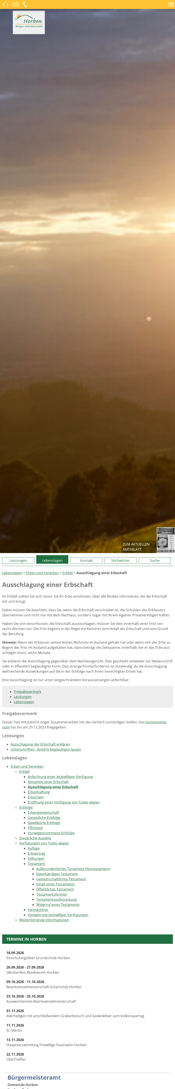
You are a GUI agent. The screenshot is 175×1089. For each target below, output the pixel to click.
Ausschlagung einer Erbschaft (53, 787)
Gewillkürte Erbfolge (44, 822)
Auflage (34, 848)
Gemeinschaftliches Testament (61, 879)
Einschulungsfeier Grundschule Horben (38, 955)
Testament (36, 863)
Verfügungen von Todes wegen (44, 843)
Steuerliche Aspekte (35, 838)
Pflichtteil (35, 827)
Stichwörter (120, 560)
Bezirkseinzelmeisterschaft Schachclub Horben (44, 984)
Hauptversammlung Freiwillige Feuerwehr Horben (46, 1042)
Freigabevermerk (27, 691)
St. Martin (15, 1028)
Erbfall (68, 573)
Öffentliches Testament (55, 889)
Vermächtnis (38, 909)
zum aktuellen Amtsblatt (136, 547)
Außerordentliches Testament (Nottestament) (73, 868)
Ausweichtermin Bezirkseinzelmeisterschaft (41, 999)
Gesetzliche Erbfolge (44, 817)
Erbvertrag (36, 853)
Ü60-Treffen (16, 1057)
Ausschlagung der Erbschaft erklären (40, 744)
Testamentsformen (51, 894)
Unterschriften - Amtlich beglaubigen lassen (46, 749)
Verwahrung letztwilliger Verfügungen (58, 914)
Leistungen (18, 560)
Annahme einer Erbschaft (48, 781)
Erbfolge (26, 807)
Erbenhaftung (39, 792)
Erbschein (36, 797)
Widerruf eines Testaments (58, 904)
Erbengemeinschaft (43, 812)
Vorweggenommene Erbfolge (51, 833)
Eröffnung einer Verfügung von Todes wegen (64, 802)
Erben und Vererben (42, 573)
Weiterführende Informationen (44, 920)
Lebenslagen (52, 560)
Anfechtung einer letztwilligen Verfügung (60, 776)
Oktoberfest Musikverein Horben (32, 970)
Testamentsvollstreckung (56, 899)
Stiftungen (36, 858)
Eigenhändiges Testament (57, 874)
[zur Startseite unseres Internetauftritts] (29, 27)
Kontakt (86, 560)
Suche (155, 560)
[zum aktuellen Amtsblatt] (166, 540)
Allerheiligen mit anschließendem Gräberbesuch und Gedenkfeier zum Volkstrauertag (75, 1013)
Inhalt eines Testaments (55, 884)
